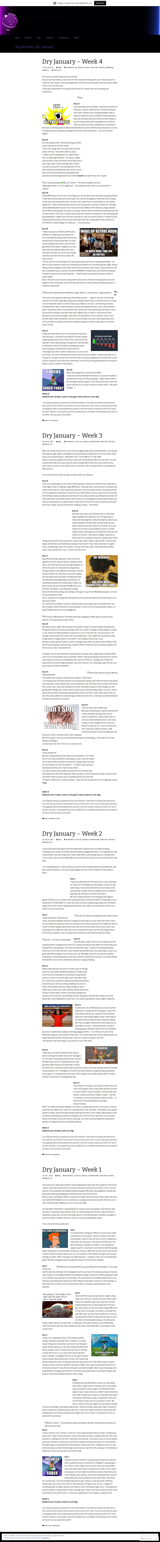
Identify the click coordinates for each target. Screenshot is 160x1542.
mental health (94, 441)
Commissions (64, 37)
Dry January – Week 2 (72, 824)
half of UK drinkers (54, 1191)
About (76, 37)
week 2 (69, 453)
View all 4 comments (52, 1145)
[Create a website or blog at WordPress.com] (80, 1528)
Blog (39, 37)
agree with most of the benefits (93, 450)
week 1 (60, 453)
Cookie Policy (46, 1538)
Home (17, 37)
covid (77, 441)
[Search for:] (143, 37)
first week (74, 839)
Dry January (79, 67)
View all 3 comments (52, 1516)
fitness (87, 67)
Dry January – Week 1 (71, 1160)
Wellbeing (109, 67)
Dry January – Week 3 (72, 435)
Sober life (94, 67)
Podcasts (49, 37)
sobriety (102, 67)
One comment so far (52, 809)
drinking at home (66, 1185)
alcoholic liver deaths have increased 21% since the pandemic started (83, 1182)
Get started (100, 3)
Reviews (28, 37)
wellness (45, 70)
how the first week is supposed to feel (82, 842)
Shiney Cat (57, 70)
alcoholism (70, 67)
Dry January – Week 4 (72, 61)
